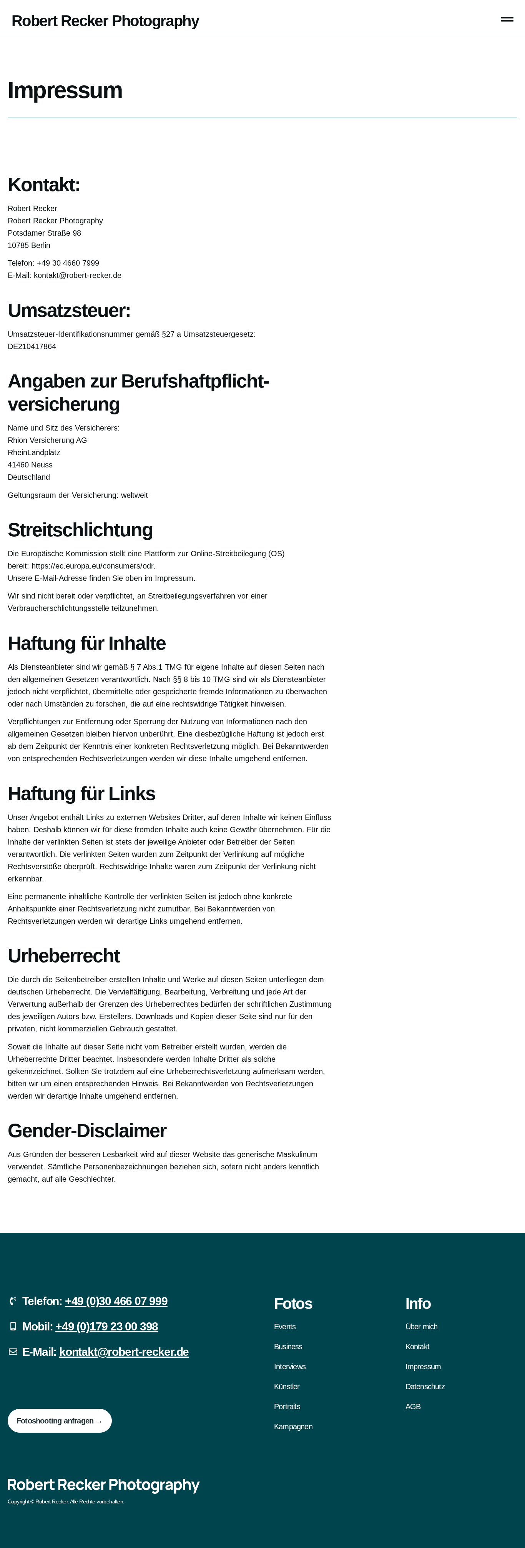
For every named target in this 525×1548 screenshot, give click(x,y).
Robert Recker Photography (105, 20)
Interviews (290, 1366)
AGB (413, 1406)
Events (285, 1326)
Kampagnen (293, 1426)
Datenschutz (425, 1386)
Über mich (421, 1326)
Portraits (287, 1406)
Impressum (423, 1366)
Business (288, 1346)
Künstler (287, 1386)
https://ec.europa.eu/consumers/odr (92, 566)
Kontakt (417, 1346)
